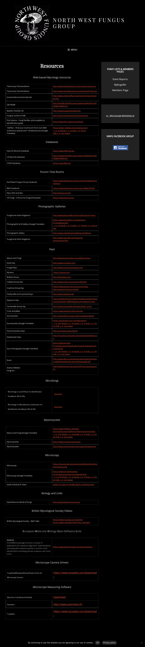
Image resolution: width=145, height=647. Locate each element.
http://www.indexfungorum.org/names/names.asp (74, 86)
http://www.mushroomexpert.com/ (68, 267)
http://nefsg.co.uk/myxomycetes (67, 441)
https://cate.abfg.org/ (62, 163)
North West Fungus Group (89, 23)
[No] (141, 642)
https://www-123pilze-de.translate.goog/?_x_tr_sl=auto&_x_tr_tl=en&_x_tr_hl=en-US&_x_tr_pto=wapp (70, 130)
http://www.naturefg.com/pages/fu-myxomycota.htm (68, 239)
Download (58, 394)
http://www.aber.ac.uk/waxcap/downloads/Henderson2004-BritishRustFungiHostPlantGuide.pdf (75, 360)
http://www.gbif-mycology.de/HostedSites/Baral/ (73, 316)
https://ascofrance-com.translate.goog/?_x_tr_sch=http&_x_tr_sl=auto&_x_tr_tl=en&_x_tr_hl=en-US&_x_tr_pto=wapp (75, 323)
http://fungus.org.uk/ (62, 193)
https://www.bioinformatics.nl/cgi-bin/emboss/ (72, 547)
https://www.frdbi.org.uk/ (63, 151)
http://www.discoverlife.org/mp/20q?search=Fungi (74, 215)
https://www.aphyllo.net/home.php (68, 311)
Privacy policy (109, 642)
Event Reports (120, 79)
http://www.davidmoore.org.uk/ (66, 502)
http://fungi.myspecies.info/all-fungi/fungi (70, 115)
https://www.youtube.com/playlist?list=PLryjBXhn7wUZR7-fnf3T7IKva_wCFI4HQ (71, 521)
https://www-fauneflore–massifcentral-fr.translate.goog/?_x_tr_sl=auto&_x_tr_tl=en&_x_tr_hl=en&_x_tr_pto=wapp (75, 224)
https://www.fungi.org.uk (63, 197)
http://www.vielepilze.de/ (63, 294)
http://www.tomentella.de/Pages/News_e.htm (72, 306)
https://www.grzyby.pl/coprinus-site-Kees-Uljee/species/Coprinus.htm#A (70, 288)
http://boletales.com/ (62, 277)
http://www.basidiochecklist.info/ (67, 110)
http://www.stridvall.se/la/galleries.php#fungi (72, 233)
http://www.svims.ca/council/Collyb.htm (70, 282)
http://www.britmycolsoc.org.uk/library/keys (71, 258)
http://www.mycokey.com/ (64, 263)
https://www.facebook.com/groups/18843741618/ (74, 188)
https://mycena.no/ (61, 272)
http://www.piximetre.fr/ (67, 604)
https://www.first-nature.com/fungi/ (68, 121)
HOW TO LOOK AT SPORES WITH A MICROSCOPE (73, 484)
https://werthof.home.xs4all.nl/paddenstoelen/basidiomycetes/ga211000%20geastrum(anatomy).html (75, 300)
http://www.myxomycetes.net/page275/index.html (74, 446)
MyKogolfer (120, 84)
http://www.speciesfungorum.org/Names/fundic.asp (75, 91)
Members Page (120, 90)
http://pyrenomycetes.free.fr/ (65, 331)
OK (97, 642)
